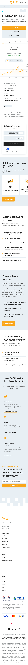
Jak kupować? (9, 42)
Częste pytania (19, 42)
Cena (3, 42)
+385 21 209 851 (5, 528)
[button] (14, 233)
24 (7, 60)
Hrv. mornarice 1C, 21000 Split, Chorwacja (7, 525)
